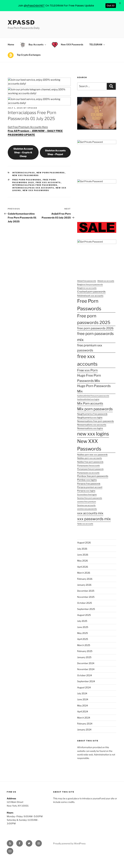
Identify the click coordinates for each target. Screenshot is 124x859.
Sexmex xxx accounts (86, 505)
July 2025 (82, 621)
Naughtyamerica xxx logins (89, 417)
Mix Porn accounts (90, 403)
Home (11, 44)
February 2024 (84, 723)
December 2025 (85, 590)
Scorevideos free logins (87, 494)
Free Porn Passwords (26, 180)
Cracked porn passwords (91, 291)
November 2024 (85, 669)
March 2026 (83, 572)
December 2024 (85, 663)
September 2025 (86, 609)
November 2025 (85, 597)
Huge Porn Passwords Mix (94, 388)
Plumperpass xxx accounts (88, 473)
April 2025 (82, 639)
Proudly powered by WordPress (69, 843)
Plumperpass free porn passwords (90, 469)
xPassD (21, 22)
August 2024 (84, 687)
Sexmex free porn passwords (89, 498)
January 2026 (84, 584)
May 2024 (82, 705)
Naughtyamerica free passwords (92, 414)
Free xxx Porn (87, 370)
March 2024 (83, 717)
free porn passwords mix (95, 336)
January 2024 (84, 729)
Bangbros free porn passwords (90, 284)
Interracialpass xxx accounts (33, 188)
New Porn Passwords (50, 173)
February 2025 (84, 651)
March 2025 (83, 645)
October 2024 (84, 675)
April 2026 (82, 566)
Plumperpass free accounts (88, 465)
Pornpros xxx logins (86, 491)
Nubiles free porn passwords (90, 462)
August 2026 (84, 542)
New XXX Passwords (36, 190)
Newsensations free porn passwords (95, 421)
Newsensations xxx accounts (91, 424)
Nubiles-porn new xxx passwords (92, 454)
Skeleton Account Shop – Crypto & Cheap (23, 152)
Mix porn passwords (95, 409)
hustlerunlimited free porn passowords (93, 396)
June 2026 (82, 554)
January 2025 (84, 657)
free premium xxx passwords (89, 347)
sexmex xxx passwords (87, 509)
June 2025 (82, 627)
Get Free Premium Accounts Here (28, 127)
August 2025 (84, 615)
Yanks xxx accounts (85, 524)
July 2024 (82, 693)
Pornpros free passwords (88, 483)
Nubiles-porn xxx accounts (89, 458)
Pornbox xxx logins (87, 479)
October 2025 (84, 602)
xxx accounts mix (90, 513)
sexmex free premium (86, 501)
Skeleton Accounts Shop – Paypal (55, 152)
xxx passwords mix (94, 518)
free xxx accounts (48, 182)
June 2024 (82, 699)
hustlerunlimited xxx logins (88, 399)
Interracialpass (23, 173)
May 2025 (82, 633)
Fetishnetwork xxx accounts (90, 295)
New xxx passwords (25, 175)
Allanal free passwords (86, 281)
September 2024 (86, 681)
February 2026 (84, 578)
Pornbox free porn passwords (92, 476)
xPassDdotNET (35, 5)
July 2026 (82, 548)
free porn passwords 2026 (95, 328)
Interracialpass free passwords (34, 185)
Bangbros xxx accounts (87, 288)
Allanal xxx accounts (105, 281)
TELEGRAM (95, 44)
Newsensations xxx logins (90, 428)
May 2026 (82, 560)
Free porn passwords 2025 (93, 319)
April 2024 (82, 711)
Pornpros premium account (89, 487)
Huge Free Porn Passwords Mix (89, 378)
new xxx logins (93, 434)
